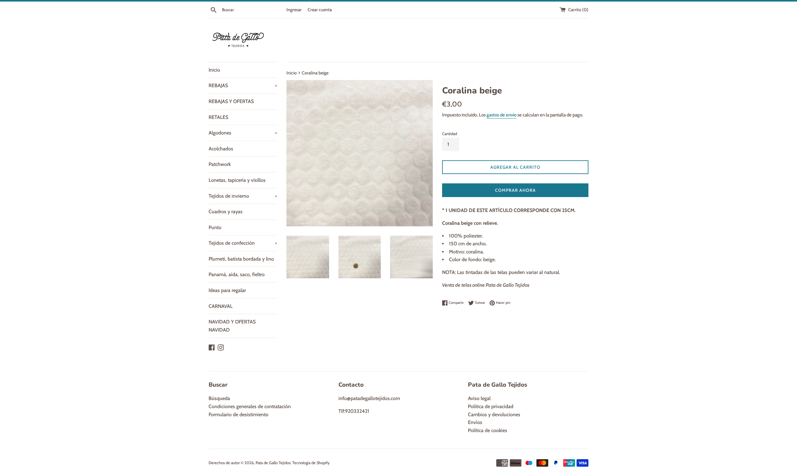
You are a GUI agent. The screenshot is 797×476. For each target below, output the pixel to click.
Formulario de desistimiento (238, 414)
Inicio (214, 70)
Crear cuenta (320, 9)
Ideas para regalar (227, 290)
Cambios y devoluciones (494, 414)
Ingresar (294, 9)
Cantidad (449, 133)
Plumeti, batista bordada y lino (241, 259)
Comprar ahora (515, 190)
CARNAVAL (221, 306)
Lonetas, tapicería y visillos (237, 180)
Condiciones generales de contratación (250, 406)
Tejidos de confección (243, 243)
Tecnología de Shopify (311, 462)
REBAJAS (243, 85)
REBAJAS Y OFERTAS (231, 101)
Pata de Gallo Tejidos (273, 462)
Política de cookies (487, 430)
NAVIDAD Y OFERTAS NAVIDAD (232, 326)
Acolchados (221, 149)
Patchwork (220, 164)
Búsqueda (219, 398)
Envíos (475, 422)
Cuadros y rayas (226, 211)
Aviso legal (479, 398)
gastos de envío (501, 115)
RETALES (218, 117)
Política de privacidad (490, 406)
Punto (215, 227)
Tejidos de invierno (243, 196)
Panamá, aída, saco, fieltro (237, 274)
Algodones (243, 133)
